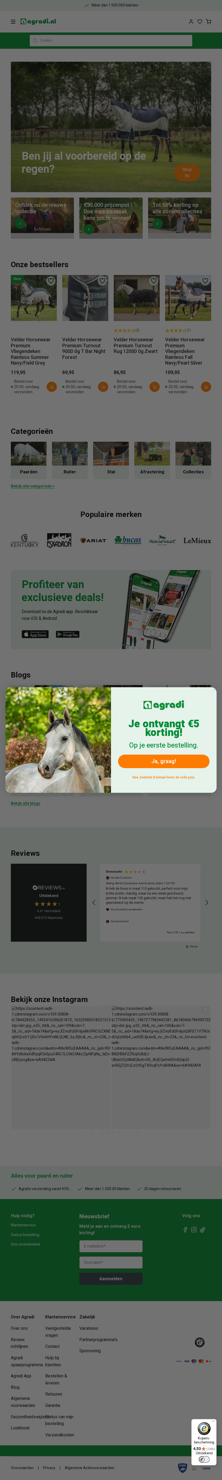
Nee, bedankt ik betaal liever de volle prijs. (163, 777)
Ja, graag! (163, 761)
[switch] (204, 1459)
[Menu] (213, 1422)
